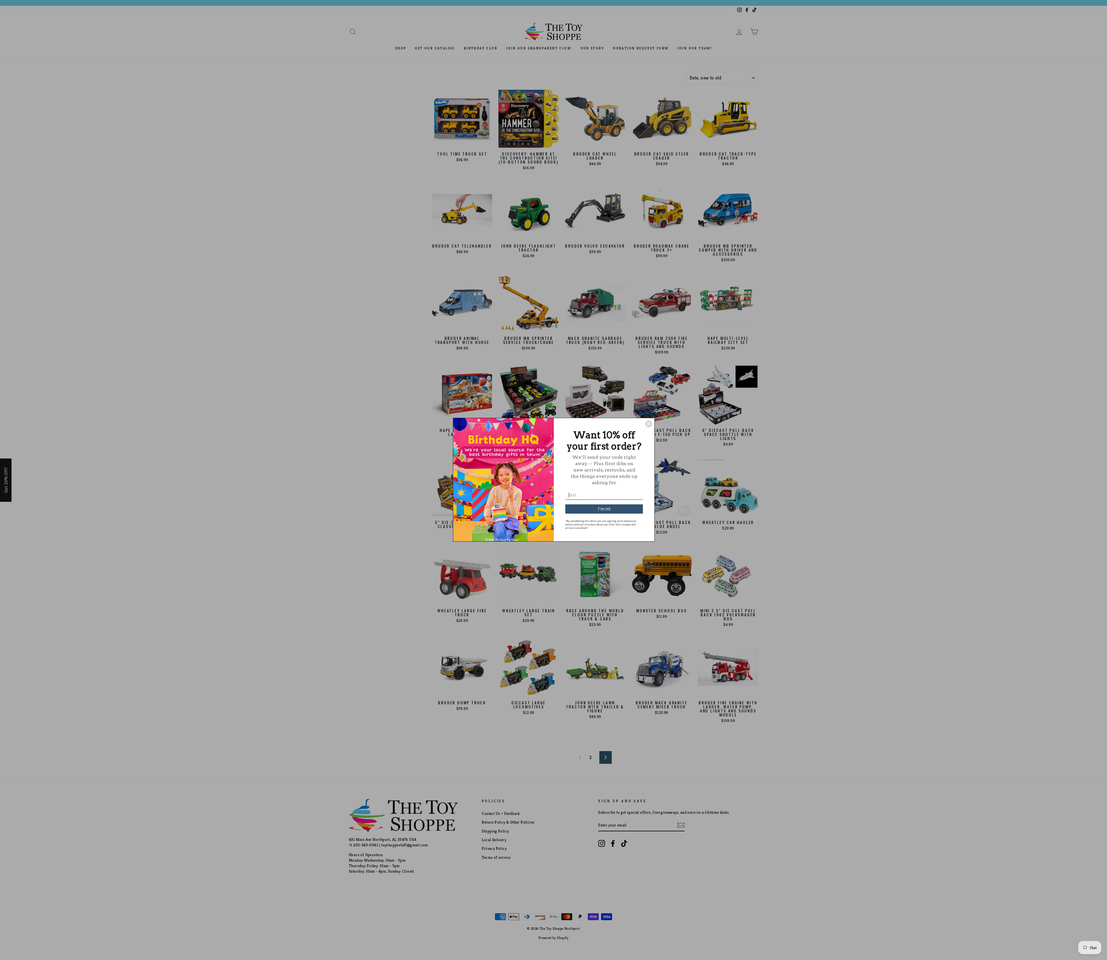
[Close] (648, 423)
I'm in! (604, 509)
